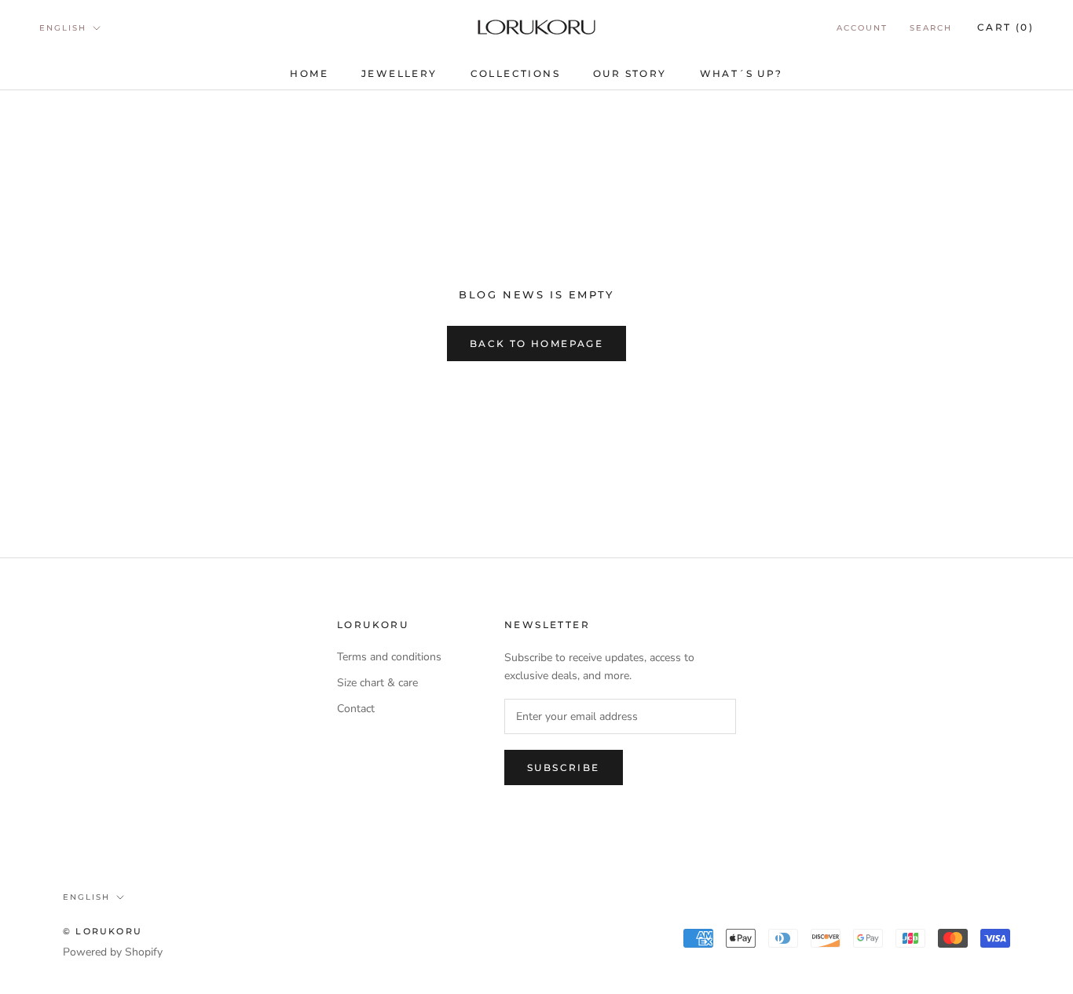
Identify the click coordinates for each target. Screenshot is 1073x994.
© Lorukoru (102, 931)
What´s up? (741, 73)
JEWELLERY (399, 73)
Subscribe (563, 767)
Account (862, 28)
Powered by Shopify (113, 952)
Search (931, 28)
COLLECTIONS (515, 73)
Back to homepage (536, 343)
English (62, 28)
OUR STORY (630, 73)
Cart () (1005, 27)
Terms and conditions (389, 656)
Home (309, 73)
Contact (356, 708)
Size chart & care (377, 682)
